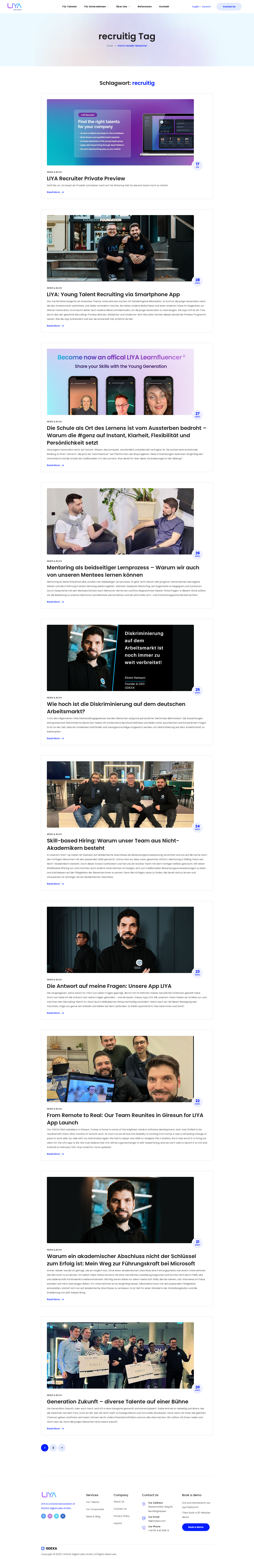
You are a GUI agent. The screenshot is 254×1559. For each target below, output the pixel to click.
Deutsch (206, 6)
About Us (119, 1501)
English (195, 6)
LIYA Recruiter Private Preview (86, 178)
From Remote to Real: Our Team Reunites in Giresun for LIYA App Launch (125, 1118)
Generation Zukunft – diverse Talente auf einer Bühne (117, 1401)
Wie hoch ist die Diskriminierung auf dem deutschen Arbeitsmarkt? (116, 707)
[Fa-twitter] (56, 1516)
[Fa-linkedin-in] (43, 1516)
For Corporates (95, 1509)
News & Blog (93, 1516)
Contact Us (120, 1509)
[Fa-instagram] (49, 1516)
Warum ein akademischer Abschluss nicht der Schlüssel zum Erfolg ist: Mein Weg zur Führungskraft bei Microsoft (121, 1259)
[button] (229, 6)
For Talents (92, 1502)
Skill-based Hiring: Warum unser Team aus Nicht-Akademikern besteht (113, 844)
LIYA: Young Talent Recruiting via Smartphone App (113, 294)
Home (110, 45)
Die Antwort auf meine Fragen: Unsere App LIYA (109, 986)
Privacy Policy (121, 1516)
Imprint (118, 1523)
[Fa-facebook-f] (62, 1516)
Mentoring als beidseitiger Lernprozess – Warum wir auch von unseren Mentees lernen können (123, 571)
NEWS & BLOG (54, 172)
